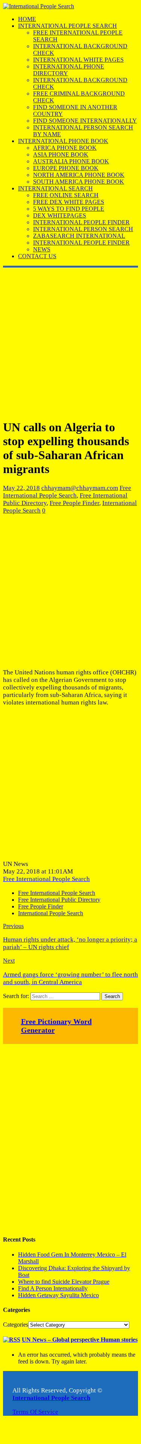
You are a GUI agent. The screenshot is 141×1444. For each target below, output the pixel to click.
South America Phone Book (78, 181)
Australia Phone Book (71, 161)
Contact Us (37, 256)
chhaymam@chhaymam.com (79, 487)
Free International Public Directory (59, 899)
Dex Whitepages (59, 215)
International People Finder (81, 222)
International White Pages (78, 59)
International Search (55, 188)
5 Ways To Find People (68, 208)
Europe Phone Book (66, 168)
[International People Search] (38, 6)
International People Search (67, 26)
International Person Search (83, 229)
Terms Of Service (35, 1411)
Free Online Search (66, 195)
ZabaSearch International (79, 236)
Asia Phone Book (60, 154)
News (41, 249)
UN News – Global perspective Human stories (80, 1339)
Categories (15, 1324)
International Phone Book (63, 141)
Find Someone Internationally (85, 120)
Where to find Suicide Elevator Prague (63, 1281)
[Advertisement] (70, 341)
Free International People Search (67, 491)
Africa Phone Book (65, 148)
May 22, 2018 (21, 487)
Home (27, 19)
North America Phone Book (78, 175)
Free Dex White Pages (68, 202)
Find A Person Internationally (53, 1288)
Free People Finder (74, 503)
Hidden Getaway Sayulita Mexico (58, 1295)
